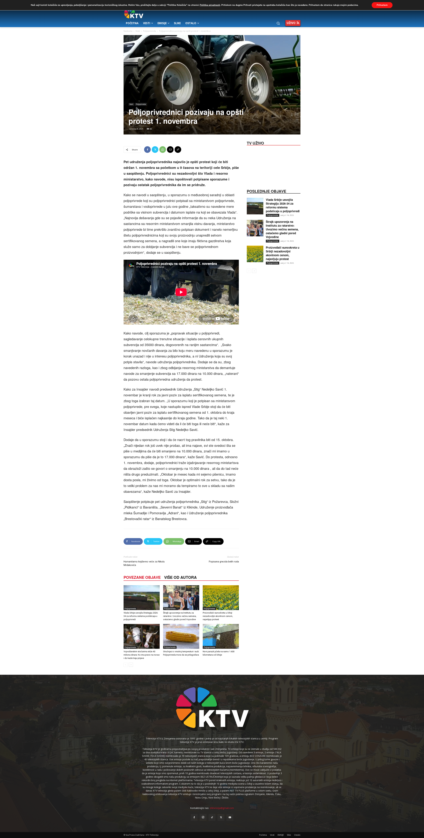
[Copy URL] (178, 149)
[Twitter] (155, 149)
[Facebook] (147, 149)
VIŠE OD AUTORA (180, 577)
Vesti (137, 31)
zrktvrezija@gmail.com (222, 808)
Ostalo (297, 835)
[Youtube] (230, 817)
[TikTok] (212, 817)
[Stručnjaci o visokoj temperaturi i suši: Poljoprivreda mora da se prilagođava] (181, 636)
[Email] (170, 149)
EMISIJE (281, 835)
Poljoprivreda (149, 31)
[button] (278, 23)
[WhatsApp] (162, 149)
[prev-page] (126, 665)
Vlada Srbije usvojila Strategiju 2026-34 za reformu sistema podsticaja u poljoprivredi (141, 616)
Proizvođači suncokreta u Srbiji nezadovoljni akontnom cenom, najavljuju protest (218, 616)
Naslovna (128, 31)
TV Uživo (255, 142)
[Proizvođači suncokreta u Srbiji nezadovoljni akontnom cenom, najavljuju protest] (221, 597)
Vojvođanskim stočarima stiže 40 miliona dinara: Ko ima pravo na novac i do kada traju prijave (142, 654)
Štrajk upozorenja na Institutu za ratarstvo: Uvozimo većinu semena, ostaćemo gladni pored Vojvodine (179, 616)
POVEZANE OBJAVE (142, 577)
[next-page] (131, 665)
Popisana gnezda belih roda (224, 561)
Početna (263, 835)
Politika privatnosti (210, 5)
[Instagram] (203, 817)
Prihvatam (382, 5)
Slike (289, 835)
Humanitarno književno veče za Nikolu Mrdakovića (144, 563)
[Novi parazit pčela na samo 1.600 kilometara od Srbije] (221, 636)
